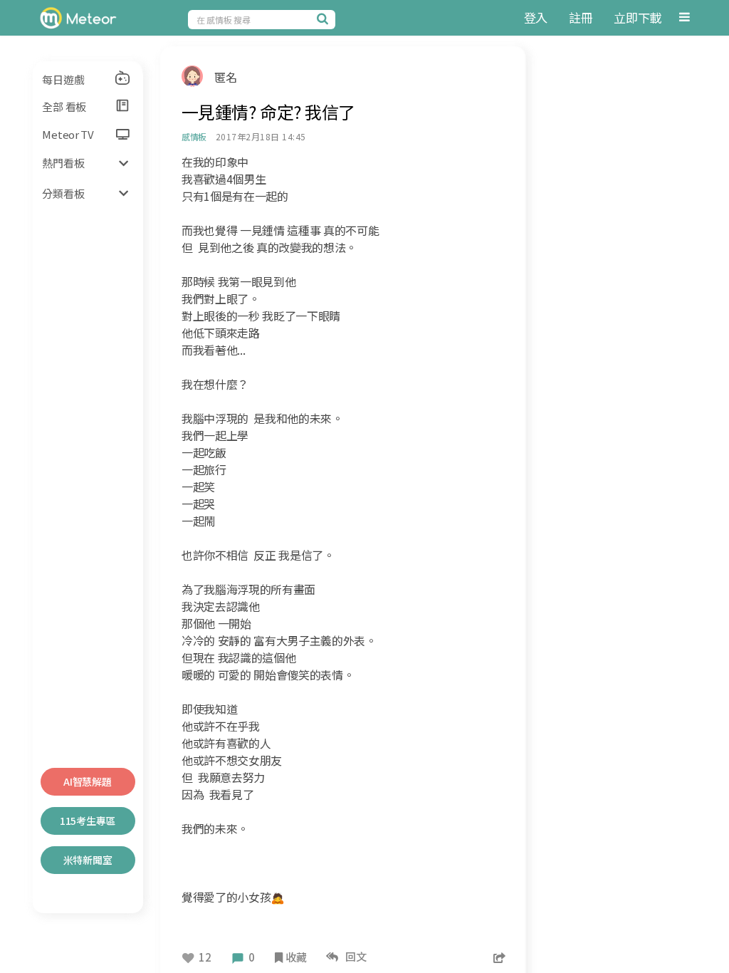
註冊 (580, 17)
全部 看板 (64, 106)
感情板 (194, 136)
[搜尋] (324, 18)
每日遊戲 (63, 79)
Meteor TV (67, 134)
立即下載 (637, 17)
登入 (535, 17)
